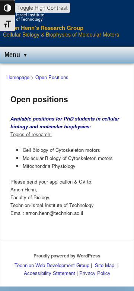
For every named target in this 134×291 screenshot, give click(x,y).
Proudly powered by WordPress (67, 255)
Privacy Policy (95, 272)
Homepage (17, 77)
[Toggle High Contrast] (7, 8)
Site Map (104, 265)
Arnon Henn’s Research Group (43, 28)
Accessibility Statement (50, 272)
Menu (12, 54)
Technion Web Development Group (52, 265)
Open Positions (51, 77)
